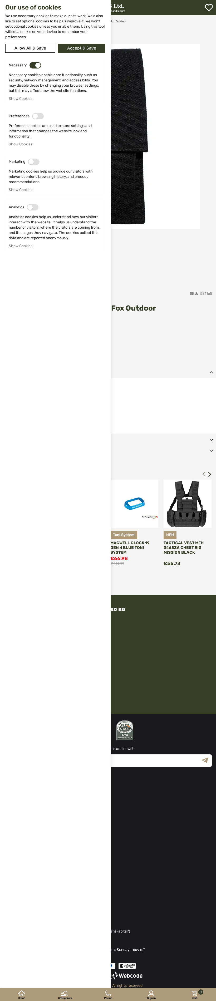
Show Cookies (20, 98)
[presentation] (209, 474)
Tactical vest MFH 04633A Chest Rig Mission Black (184, 548)
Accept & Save (81, 48)
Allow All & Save (30, 48)
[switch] (35, 65)
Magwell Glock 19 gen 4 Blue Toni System (130, 548)
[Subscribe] (207, 760)
